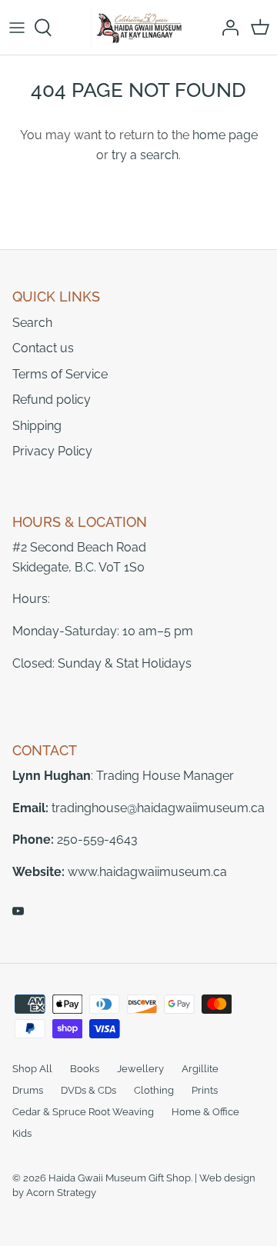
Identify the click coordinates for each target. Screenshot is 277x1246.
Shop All (32, 1068)
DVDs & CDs (88, 1090)
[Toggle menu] (17, 28)
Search (32, 322)
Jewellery (140, 1068)
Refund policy (51, 399)
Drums (27, 1090)
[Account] (226, 28)
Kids (22, 1133)
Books (84, 1068)
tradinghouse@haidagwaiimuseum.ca (158, 808)
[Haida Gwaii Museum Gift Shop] (139, 27)
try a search (145, 155)
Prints (205, 1090)
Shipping (37, 425)
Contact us (43, 348)
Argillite (200, 1068)
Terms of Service (60, 374)
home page (225, 135)
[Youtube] (18, 911)
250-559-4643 (97, 839)
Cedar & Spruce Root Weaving (83, 1112)
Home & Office (205, 1112)
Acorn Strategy (61, 1192)
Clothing (154, 1090)
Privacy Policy (52, 451)
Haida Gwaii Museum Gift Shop (119, 1178)
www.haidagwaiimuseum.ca (147, 872)
